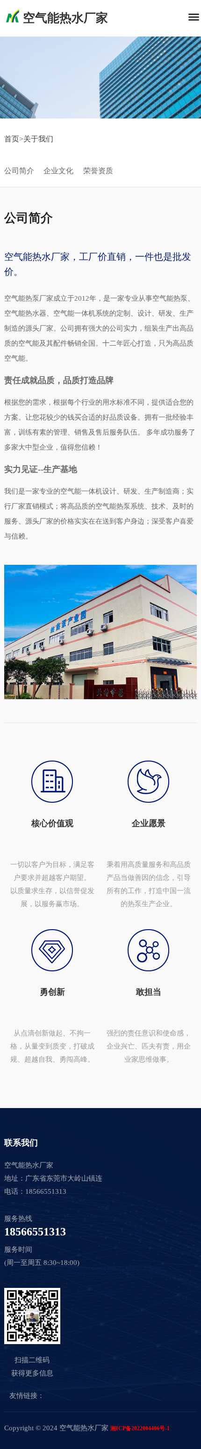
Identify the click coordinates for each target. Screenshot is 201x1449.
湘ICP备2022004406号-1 (140, 1428)
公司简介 (19, 171)
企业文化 (58, 171)
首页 (11, 139)
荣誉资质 (98, 171)
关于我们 (38, 139)
